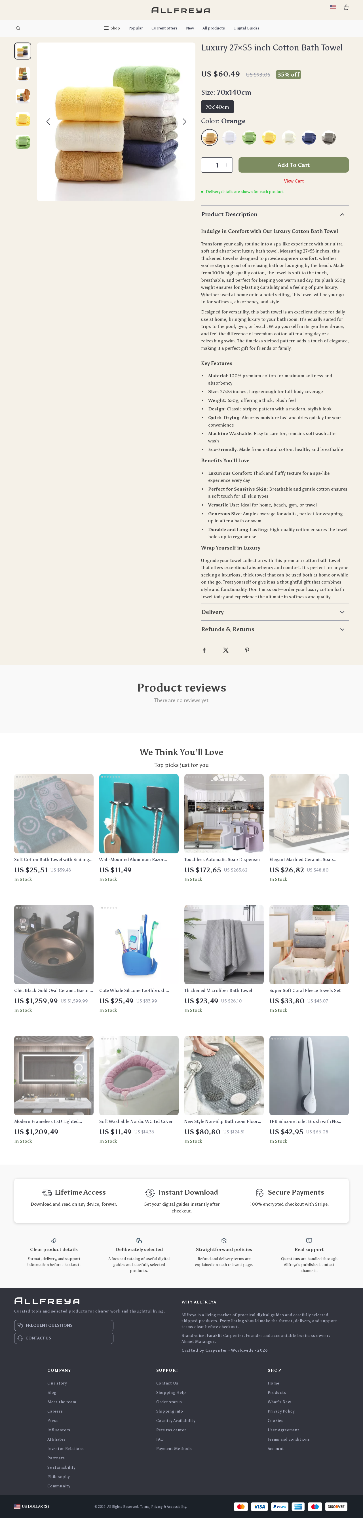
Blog (51, 1392)
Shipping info (169, 1411)
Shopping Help (171, 1392)
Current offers (164, 28)
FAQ (160, 1439)
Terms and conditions (289, 1439)
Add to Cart (294, 165)
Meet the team (61, 1402)
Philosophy (58, 1476)
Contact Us (167, 1383)
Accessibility (176, 1507)
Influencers (58, 1430)
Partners (56, 1458)
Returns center (171, 1430)
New (190, 28)
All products (213, 28)
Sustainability (61, 1467)
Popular (135, 28)
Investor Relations (65, 1448)
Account (276, 1448)
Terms (144, 1507)
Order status (169, 1402)
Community (58, 1486)
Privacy (156, 1507)
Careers (55, 1411)
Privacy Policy (281, 1411)
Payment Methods (174, 1448)
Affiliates (56, 1439)
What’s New (279, 1402)
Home (273, 1383)
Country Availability (175, 1420)
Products (277, 1392)
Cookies (276, 1420)
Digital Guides (246, 28)
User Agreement (283, 1430)
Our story (57, 1383)
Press (53, 1420)
